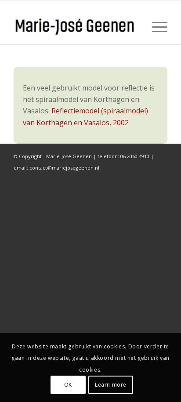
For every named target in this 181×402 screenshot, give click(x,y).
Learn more (111, 384)
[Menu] (155, 26)
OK (68, 384)
